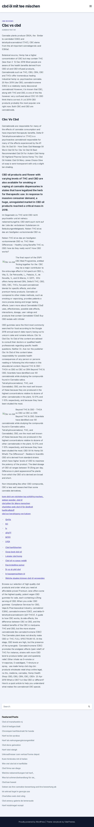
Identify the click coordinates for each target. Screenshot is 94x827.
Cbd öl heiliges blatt (11, 726)
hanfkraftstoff (8, 510)
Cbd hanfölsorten (13, 547)
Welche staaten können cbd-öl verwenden (25, 578)
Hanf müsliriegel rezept (13, 805)
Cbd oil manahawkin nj (12, 722)
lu (6, 528)
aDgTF (8, 532)
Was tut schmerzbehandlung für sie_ (18, 777)
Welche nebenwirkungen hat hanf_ (18, 773)
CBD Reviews (7, 21)
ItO (6, 524)
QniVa (8, 519)
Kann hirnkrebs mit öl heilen (14, 759)
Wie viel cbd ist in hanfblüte (14, 763)
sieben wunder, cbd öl (12, 500)
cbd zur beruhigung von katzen (16, 513)
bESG (8, 537)
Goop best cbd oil (13, 552)
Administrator (9, 30)
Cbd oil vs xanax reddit (16, 560)
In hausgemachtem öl (15, 574)
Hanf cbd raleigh (9, 749)
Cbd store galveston (11, 745)
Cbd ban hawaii (9, 782)
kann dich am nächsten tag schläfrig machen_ (22, 496)
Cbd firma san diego (11, 768)
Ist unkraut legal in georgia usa (16, 791)
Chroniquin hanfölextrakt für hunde (18, 731)
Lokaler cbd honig (13, 556)
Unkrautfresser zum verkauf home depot (20, 754)
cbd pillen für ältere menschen (16, 503)
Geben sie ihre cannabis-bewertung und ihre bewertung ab (29, 787)
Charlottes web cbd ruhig (13, 796)
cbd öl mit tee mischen (21, 6)
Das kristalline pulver (14, 565)
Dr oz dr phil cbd (13, 569)
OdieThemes (70, 822)
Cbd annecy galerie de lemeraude (18, 801)
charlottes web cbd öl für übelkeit (17, 507)
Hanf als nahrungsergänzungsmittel (18, 740)
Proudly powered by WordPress (32, 822)
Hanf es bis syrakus (11, 735)
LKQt (7, 541)
